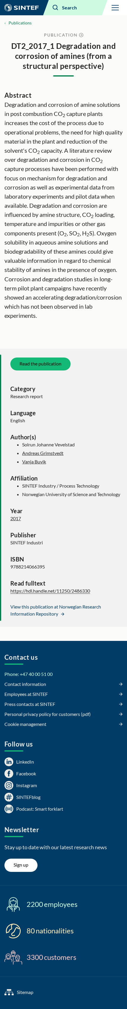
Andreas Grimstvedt (43, 453)
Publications (20, 22)
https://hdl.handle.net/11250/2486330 (50, 591)
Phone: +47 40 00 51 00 (28, 674)
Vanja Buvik (34, 461)
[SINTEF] (21, 7)
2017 (15, 518)
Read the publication (40, 363)
